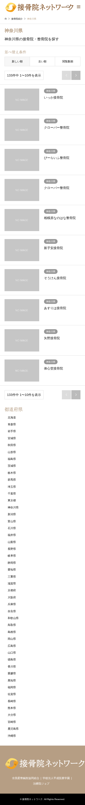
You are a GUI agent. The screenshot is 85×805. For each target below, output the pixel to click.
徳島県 (12, 659)
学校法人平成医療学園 (56, 778)
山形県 (12, 452)
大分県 (12, 714)
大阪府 (12, 597)
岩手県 (12, 431)
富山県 (12, 521)
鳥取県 (12, 625)
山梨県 (12, 542)
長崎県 (12, 701)
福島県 (12, 459)
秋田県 (12, 445)
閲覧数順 (67, 61)
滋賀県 (12, 583)
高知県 (12, 680)
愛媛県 (12, 673)
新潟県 (12, 514)
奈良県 (12, 611)
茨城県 (12, 465)
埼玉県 (12, 486)
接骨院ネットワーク (32, 799)
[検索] (68, 7)
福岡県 (12, 687)
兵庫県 (12, 604)
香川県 (12, 666)
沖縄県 (12, 735)
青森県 (12, 424)
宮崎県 (12, 721)
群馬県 (12, 479)
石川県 (12, 528)
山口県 (12, 652)
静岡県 (12, 562)
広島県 (12, 645)
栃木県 (12, 472)
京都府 (12, 590)
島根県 (12, 632)
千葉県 (12, 493)
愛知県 (12, 569)
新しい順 (17, 61)
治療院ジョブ (41, 783)
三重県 (12, 576)
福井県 (12, 535)
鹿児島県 (13, 728)
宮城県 (12, 438)
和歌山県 (13, 618)
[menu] (78, 7)
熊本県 (12, 708)
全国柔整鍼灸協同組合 (25, 778)
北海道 (12, 417)
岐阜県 (12, 555)
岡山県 (12, 638)
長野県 (12, 548)
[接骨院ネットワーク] (39, 6)
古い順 (42, 61)
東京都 (12, 500)
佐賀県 (12, 694)
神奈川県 (13, 507)
